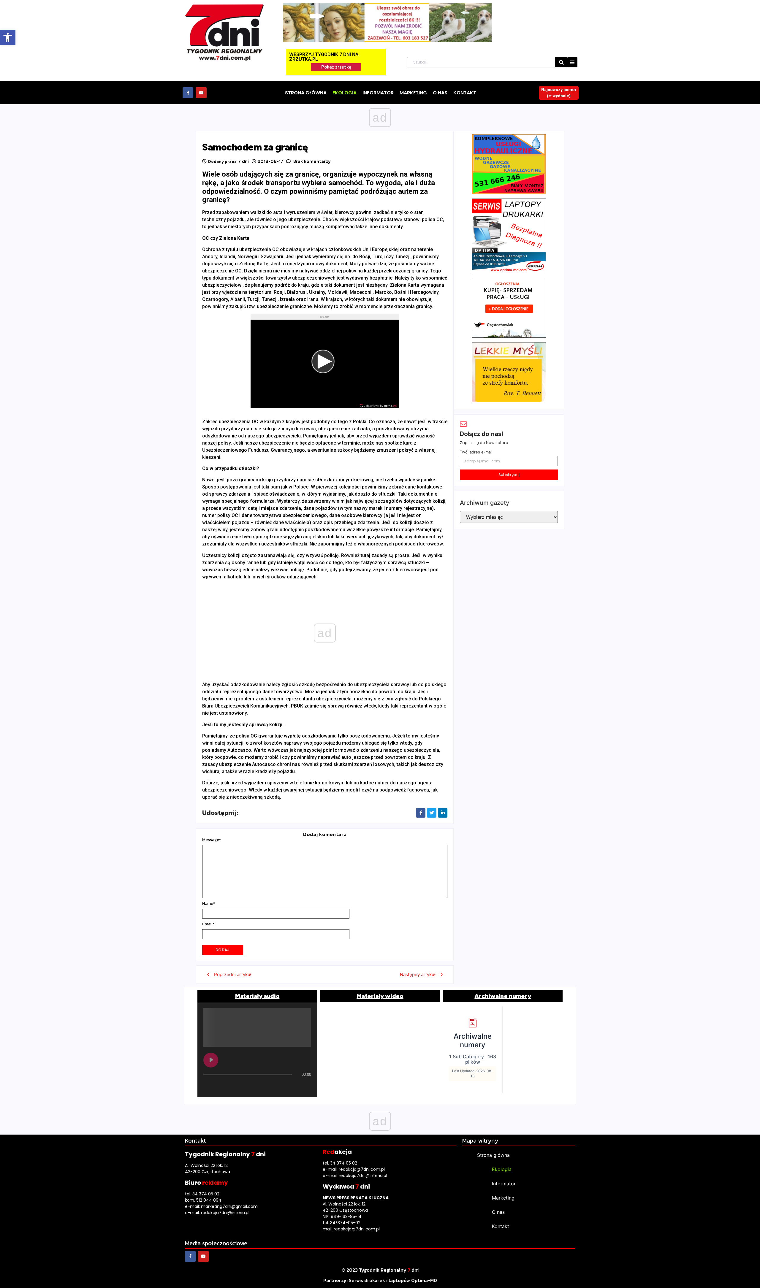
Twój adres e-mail (476, 452)
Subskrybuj (509, 475)
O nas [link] (498, 1212)
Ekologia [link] (502, 1169)
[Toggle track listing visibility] (305, 1086)
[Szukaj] (561, 62)
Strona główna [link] (493, 1155)
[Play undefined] (210, 1060)
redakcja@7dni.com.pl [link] (362, 1169)
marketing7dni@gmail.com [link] (229, 1206)
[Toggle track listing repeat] (233, 1086)
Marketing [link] (503, 1198)
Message (211, 840)
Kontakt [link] (500, 1226)
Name (208, 904)
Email (208, 924)
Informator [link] (504, 1184)
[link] (7, 37)
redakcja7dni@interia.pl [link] (225, 1213)
